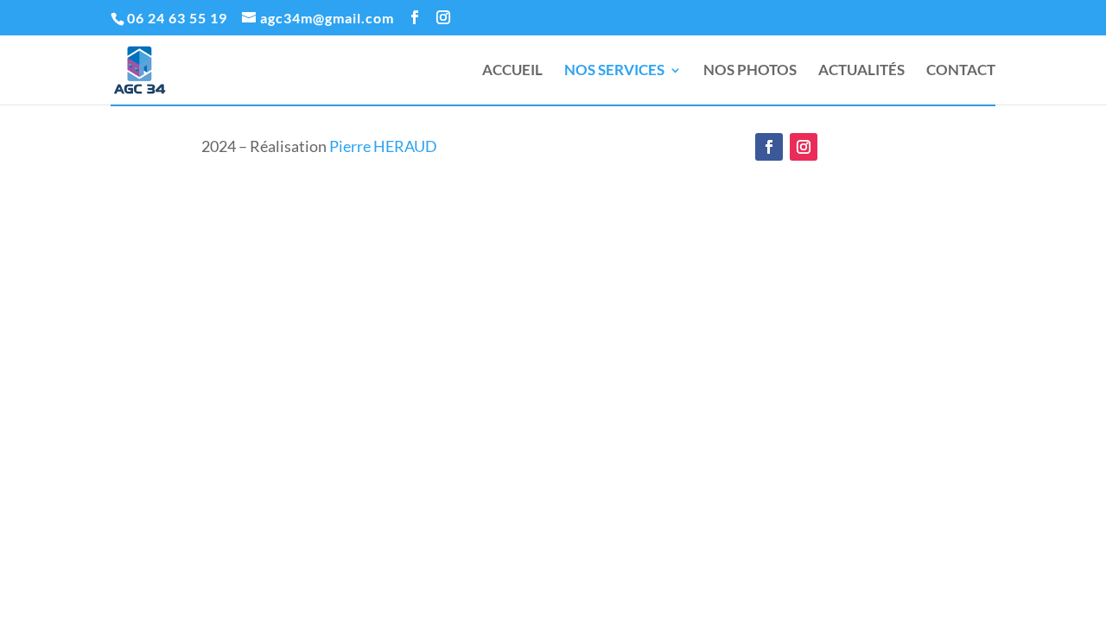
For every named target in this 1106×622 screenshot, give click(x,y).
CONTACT (960, 71)
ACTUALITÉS (861, 71)
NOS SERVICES (614, 71)
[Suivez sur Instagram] (803, 147)
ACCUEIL (512, 71)
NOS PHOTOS (750, 71)
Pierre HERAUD (383, 146)
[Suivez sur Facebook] (769, 147)
